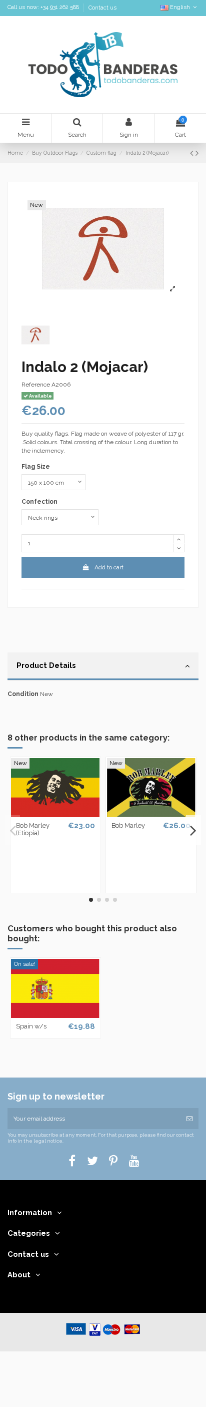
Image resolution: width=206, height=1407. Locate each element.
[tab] (103, 666)
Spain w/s (31, 1026)
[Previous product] (193, 153)
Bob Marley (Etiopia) (33, 829)
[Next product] (197, 153)
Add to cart (109, 567)
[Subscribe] (189, 1118)
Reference (36, 384)
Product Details (46, 665)
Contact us (102, 8)
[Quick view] (56, 814)
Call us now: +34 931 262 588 (44, 8)
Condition (23, 693)
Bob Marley (128, 825)
